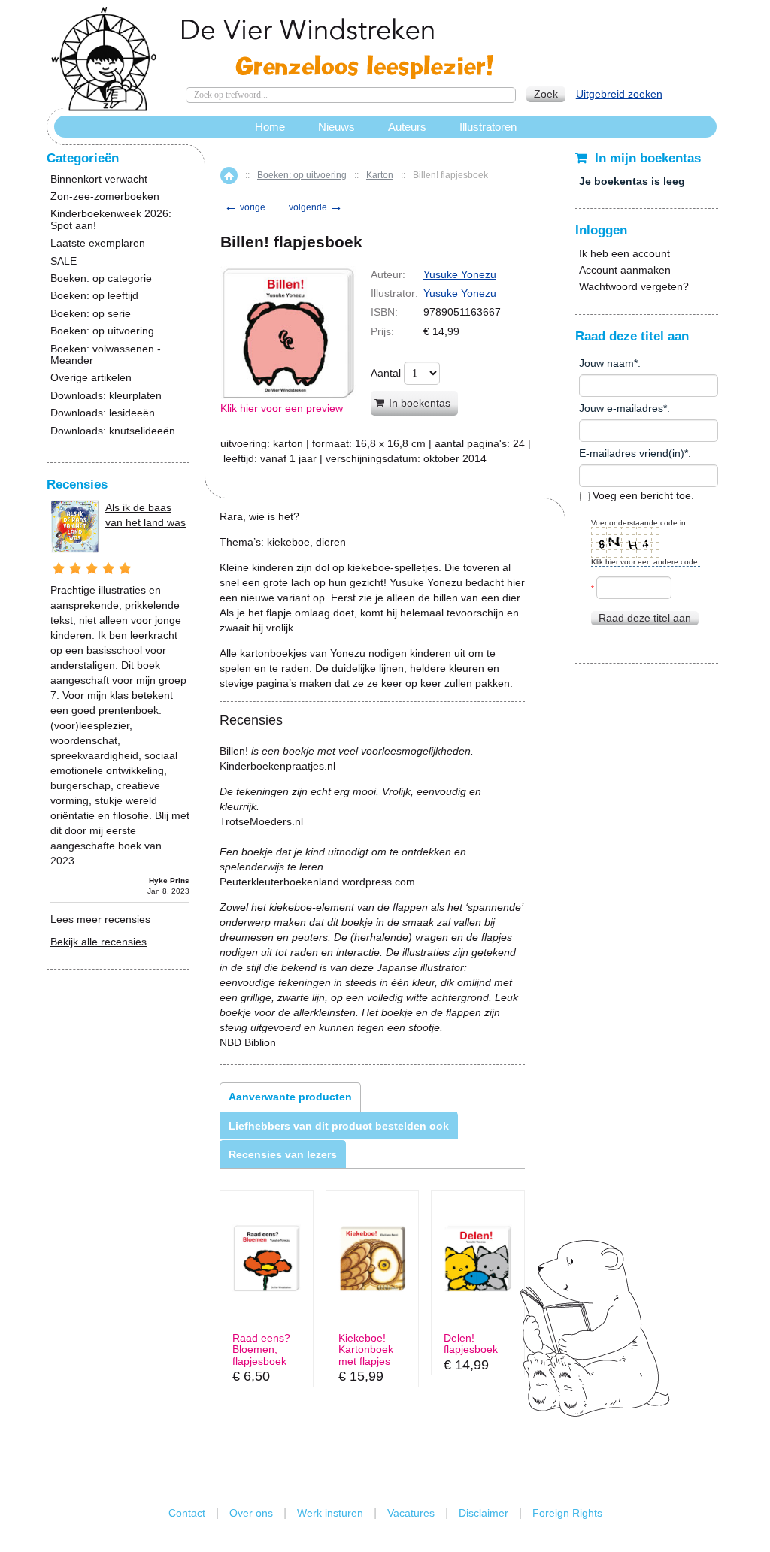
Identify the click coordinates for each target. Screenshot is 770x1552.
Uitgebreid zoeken (619, 94)
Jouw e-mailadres (621, 408)
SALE (63, 261)
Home (229, 175)
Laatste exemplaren (97, 243)
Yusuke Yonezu (459, 274)
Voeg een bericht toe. (642, 495)
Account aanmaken (625, 270)
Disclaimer (483, 1513)
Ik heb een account (624, 253)
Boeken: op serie (90, 313)
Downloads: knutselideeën (112, 431)
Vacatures (411, 1513)
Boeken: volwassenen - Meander (105, 354)
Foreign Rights (567, 1513)
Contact (186, 1513)
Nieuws (336, 126)
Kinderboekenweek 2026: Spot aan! (110, 219)
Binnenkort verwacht (98, 179)
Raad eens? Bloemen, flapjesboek (261, 1350)
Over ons (251, 1513)
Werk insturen (330, 1513)
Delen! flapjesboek (471, 1344)
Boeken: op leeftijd (94, 295)
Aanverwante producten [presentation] (290, 1097)
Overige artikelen (91, 377)
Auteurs (407, 126)
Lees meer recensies (100, 919)
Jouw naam (606, 363)
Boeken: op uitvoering (302, 175)
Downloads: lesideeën (102, 413)
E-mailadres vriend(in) (631, 453)
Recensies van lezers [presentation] (283, 1154)
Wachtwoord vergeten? (634, 286)
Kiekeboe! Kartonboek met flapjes (365, 1350)
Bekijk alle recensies (98, 942)
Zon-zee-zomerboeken (104, 196)
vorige (244, 207)
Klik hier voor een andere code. (645, 562)
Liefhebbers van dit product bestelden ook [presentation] (339, 1126)
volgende (316, 207)
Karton (379, 175)
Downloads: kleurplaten (106, 395)
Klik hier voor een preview (281, 408)
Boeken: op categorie (101, 278)
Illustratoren (488, 126)
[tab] (290, 1096)
